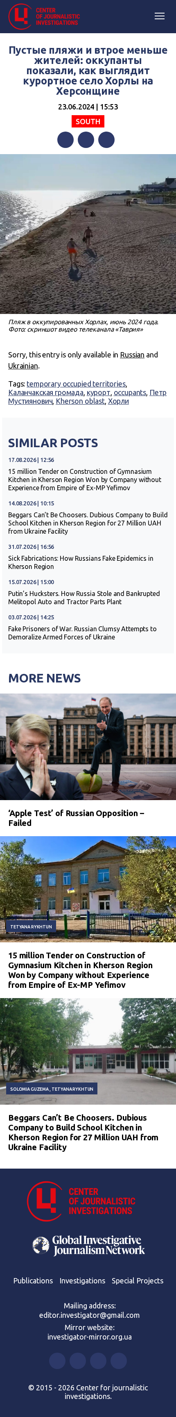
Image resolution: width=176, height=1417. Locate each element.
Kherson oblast (80, 401)
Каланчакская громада (45, 392)
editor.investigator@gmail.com (89, 1315)
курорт (99, 392)
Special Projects (137, 1280)
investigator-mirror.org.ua (89, 1337)
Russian (132, 354)
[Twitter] (86, 140)
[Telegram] (106, 140)
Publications (33, 1280)
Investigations (82, 1280)
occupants (130, 392)
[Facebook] (65, 140)
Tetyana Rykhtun (31, 926)
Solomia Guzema (29, 1089)
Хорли (118, 401)
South (88, 121)
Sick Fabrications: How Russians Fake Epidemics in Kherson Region (80, 562)
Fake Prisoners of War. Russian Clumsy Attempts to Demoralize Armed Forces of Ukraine (82, 633)
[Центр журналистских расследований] (47, 16)
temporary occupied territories (76, 384)
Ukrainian (23, 366)
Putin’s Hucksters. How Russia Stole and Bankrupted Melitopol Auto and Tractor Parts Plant (84, 597)
